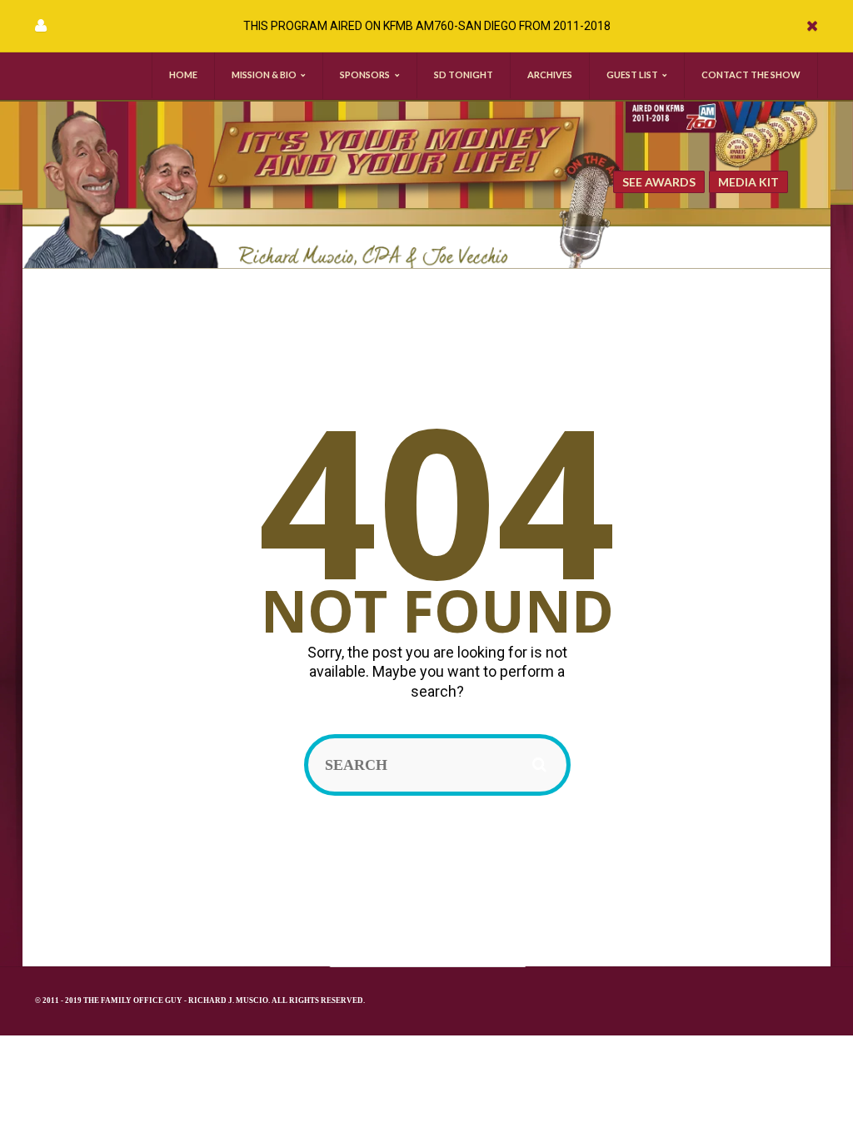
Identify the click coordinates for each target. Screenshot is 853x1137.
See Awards (659, 182)
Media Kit (748, 182)
